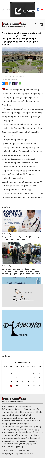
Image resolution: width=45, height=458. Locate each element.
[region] (22, 247)
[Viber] (16, 83)
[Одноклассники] (6, 83)
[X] (13, 83)
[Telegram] (10, 83)
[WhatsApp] (20, 83)
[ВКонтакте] (3, 83)
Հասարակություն (10, 79)
